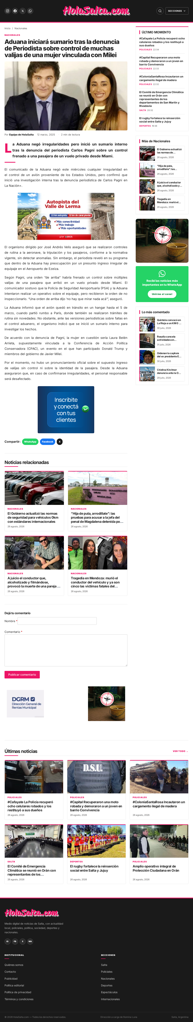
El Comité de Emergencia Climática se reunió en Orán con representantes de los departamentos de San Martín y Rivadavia (161, 99)
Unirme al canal (162, 294)
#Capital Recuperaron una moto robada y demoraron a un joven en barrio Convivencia (161, 61)
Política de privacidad (18, 992)
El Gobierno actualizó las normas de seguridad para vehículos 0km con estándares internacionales (33, 517)
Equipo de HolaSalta (21, 134)
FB (15, 941)
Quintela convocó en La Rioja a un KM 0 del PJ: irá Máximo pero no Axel (169, 324)
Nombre (11, 621)
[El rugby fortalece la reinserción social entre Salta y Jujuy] (96, 841)
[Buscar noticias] (160, 11)
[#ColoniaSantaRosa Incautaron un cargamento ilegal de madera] (159, 777)
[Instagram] (8, 11)
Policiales (15, 797)
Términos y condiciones (19, 999)
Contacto (10, 971)
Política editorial (14, 985)
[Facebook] (15, 11)
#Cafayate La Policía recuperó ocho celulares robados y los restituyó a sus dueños (162, 42)
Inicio (8, 28)
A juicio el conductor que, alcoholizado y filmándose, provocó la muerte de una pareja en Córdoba (34, 584)
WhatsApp (30, 441)
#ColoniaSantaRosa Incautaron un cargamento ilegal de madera (161, 78)
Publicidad (11, 978)
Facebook (47, 441)
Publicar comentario (22, 674)
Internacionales (110, 999)
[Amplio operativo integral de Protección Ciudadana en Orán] (159, 841)
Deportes (76, 861)
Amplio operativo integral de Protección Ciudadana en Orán (156, 868)
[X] (23, 11)
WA (30, 941)
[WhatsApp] (30, 11)
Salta (11, 861)
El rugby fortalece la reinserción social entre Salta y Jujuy (159, 120)
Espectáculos (109, 992)
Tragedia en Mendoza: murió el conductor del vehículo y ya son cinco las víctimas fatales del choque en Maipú (95, 584)
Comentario (13, 632)
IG (7, 941)
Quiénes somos (14, 964)
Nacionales (21, 28)
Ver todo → (180, 751)
